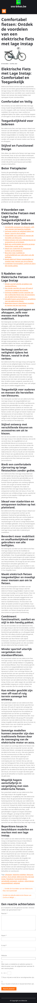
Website (4, 955)
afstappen (8, 875)
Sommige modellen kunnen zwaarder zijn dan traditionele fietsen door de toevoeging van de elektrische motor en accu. (20, 295)
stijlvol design (29, 881)
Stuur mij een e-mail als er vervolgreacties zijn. (18, 977)
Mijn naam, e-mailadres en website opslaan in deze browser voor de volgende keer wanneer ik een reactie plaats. (17, 966)
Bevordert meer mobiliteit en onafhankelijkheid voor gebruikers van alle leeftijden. (19, 255)
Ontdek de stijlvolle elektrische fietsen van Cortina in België (17, 896)
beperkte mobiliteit (19, 875)
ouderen (21, 881)
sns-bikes (6, 63)
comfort (4, 877)
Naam (4, 935)
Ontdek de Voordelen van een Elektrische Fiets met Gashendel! (18, 890)
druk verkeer (12, 877)
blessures (30, 875)
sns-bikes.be (18, 6)
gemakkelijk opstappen (9, 881)
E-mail (4, 945)
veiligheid (16, 883)
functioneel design (20, 879)
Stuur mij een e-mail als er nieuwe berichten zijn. (17, 984)
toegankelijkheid (7, 883)
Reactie (4, 913)
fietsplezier (10, 879)
